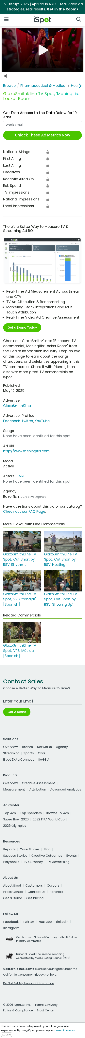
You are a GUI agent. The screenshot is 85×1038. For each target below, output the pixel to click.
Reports (9, 849)
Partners (56, 892)
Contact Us (36, 892)
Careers (53, 885)
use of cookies (65, 1030)
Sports (29, 753)
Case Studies (30, 849)
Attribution (37, 789)
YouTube (42, 421)
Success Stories (15, 855)
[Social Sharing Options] (5, 76)
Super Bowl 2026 (16, 819)
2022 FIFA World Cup (49, 819)
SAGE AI (44, 759)
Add (21, 476)
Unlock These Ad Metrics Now (42, 135)
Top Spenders (31, 813)
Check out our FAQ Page (24, 511)
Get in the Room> (62, 9)
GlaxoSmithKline (17, 405)
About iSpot (12, 885)
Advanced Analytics (65, 789)
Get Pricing (34, 898)
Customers (34, 885)
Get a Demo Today (22, 327)
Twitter (27, 421)
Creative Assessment (38, 783)
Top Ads (9, 813)
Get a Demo (12, 898)
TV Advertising (58, 862)
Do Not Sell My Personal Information (28, 983)
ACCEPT (6, 1034)
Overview (10, 747)
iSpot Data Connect (18, 759)
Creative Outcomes (46, 855)
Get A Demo (17, 712)
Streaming (11, 753)
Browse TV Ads (57, 813)
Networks (44, 747)
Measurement (14, 789)
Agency (62, 747)
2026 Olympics (14, 825)
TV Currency (33, 862)
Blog (47, 849)
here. (53, 975)
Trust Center (46, 1010)
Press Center (13, 892)
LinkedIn (62, 921)
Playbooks (11, 862)
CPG (41, 753)
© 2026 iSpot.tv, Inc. (17, 1005)
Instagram (11, 928)
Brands (27, 747)
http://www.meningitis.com (26, 451)
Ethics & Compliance (18, 1010)
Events (71, 855)
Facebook (11, 421)
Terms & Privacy (46, 1005)
